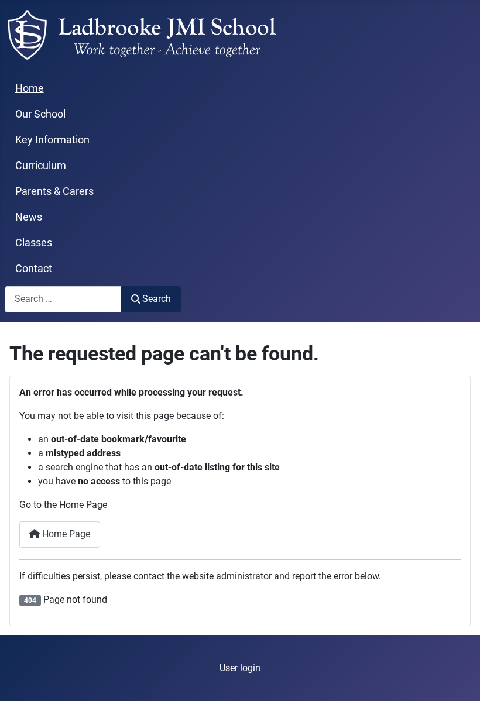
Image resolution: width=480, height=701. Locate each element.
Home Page (65, 534)
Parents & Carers (54, 191)
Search (156, 298)
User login (240, 667)
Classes (33, 243)
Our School (40, 114)
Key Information (52, 140)
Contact (33, 268)
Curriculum (40, 165)
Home (29, 88)
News (28, 217)
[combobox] (63, 299)
